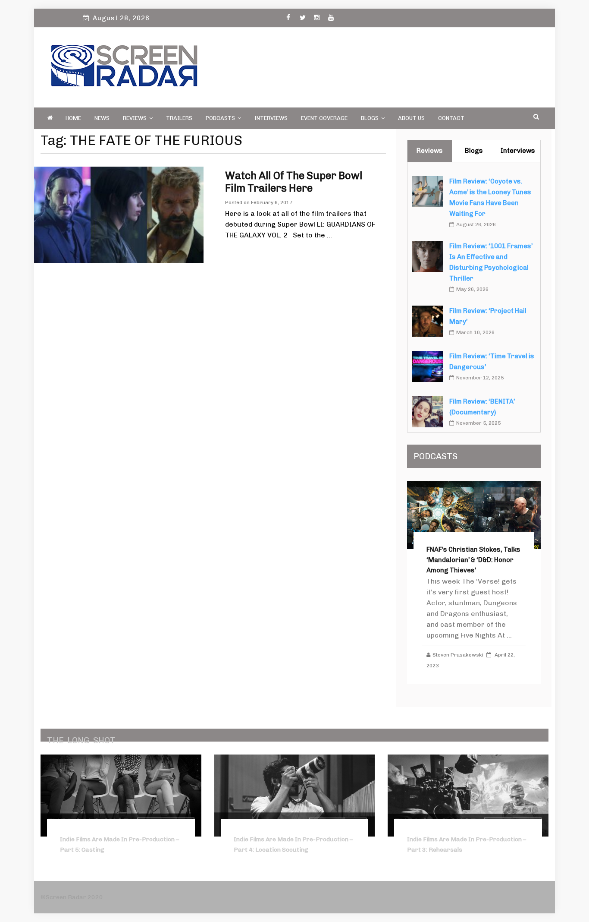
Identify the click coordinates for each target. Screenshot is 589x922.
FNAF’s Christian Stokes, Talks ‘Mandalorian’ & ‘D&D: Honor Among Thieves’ (473, 560)
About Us (411, 118)
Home (73, 118)
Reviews (135, 118)
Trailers (179, 118)
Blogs (370, 118)
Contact (451, 118)
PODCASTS (220, 118)
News (102, 118)
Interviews (271, 118)
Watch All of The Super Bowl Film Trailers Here (293, 181)
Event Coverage (324, 118)
